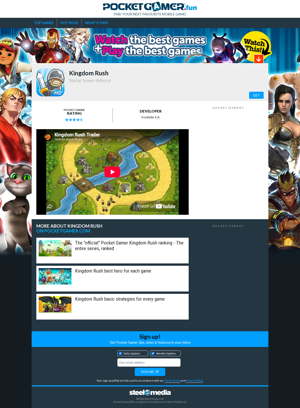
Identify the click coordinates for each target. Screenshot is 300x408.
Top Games (43, 23)
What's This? (96, 23)
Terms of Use (172, 380)
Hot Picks (69, 23)
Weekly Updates (166, 353)
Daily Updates (132, 353)
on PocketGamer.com (63, 231)
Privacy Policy (194, 380)
